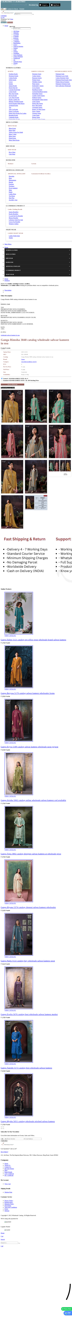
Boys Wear (12, 152)
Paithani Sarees (36, 97)
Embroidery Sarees (38, 86)
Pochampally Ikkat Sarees (40, 99)
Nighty (11, 238)
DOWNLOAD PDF (8, 388)
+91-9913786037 (7, 1)
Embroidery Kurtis (14, 119)
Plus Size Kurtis (13, 93)
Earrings (11, 184)
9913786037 (4, 1152)
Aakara (15, 48)
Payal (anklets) (13, 188)
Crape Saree (35, 115)
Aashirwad (16, 58)
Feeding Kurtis (13, 74)
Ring (10, 178)
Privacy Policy (8, 1200)
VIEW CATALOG (10, 636)
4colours (15, 38)
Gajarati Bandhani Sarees (39, 91)
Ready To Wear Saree (38, 109)
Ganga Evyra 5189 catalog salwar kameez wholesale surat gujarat (29, 747)
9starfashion (16, 43)
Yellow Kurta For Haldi (16, 132)
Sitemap (6, 1211)
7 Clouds (16, 39)
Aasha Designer (18, 56)
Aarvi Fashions (17, 55)
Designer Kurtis (13, 76)
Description (7, 290)
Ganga (23, 359)
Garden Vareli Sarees (38, 95)
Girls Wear (12, 154)
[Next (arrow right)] (3, 1128)
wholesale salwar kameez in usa (10, 335)
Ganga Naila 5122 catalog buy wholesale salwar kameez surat (28, 961)
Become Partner (9, 1168)
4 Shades (16, 36)
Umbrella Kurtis (13, 117)
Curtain (33, 163)
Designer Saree (36, 74)
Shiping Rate (8, 1192)
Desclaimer (7, 1205)
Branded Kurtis (13, 115)
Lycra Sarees (36, 88)
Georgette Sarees (37, 107)
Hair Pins (11, 198)
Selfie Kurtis (12, 80)
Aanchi (15, 51)
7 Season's (16, 41)
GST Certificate (9, 1174)
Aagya (15, 45)
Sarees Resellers (13, 212)
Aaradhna (16, 53)
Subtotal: (3, 21)
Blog (5, 1170)
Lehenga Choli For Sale (16, 220)
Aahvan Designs (18, 46)
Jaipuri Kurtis (13, 86)
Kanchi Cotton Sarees (38, 119)
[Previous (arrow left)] (1, 1128)
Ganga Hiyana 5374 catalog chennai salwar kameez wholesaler (28, 907)
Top (10, 107)
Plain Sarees (35, 84)
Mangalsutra (12, 180)
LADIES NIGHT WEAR (15, 233)
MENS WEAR (12, 126)
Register (21, 9)
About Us (7, 1165)
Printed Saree (36, 80)
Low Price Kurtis (14, 97)
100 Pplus (16, 31)
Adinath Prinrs (17, 61)
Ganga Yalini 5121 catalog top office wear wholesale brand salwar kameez (33, 640)
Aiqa (14, 65)
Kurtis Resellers (13, 214)
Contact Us (10, 9)
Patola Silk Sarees (37, 103)
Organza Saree (36, 113)
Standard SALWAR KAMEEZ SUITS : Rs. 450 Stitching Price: (21, 380)
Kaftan (11, 84)
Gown (11, 82)
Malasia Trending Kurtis (16, 101)
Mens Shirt (12, 130)
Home (6, 25)
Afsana (15, 63)
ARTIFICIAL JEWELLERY (16, 173)
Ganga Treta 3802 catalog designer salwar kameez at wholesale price (31, 854)
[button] (36, 1318)
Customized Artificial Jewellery (41, 173)
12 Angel (16, 34)
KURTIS (10, 71)
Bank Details (8, 1172)
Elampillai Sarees (37, 93)
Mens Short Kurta (14, 140)
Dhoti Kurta (12, 138)
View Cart (4, 22)
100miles (16, 33)
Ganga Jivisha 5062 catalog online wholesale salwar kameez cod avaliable (33, 800)
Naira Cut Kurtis (14, 111)
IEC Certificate (8, 1175)
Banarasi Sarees (37, 78)
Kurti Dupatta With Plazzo (16, 103)
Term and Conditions (10, 1207)
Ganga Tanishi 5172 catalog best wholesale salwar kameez (26, 1068)
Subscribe (4, 1141)
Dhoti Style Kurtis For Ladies (17, 113)
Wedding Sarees (37, 82)
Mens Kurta (12, 128)
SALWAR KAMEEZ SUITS (29, 362)
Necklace (11, 186)
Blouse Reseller (13, 218)
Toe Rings (12, 196)
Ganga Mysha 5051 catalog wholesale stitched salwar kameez (28, 1121)
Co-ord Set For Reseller (16, 216)
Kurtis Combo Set (14, 99)
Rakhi (10, 192)
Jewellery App (13, 200)
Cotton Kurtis (13, 78)
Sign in (16, 9)
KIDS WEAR (12, 149)
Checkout (10, 22)
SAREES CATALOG (37, 71)
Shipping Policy (9, 1204)
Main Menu (7, 244)
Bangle (11, 182)
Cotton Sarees (36, 76)
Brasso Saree (36, 117)
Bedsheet (10, 163)
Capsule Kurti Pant (14, 90)
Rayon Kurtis (13, 95)
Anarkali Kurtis (13, 105)
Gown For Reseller (14, 222)
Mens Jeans (12, 136)
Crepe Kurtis (12, 91)
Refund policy (8, 1202)
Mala (10, 190)
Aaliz (14, 50)
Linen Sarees (36, 101)
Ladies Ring (12, 194)
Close (11, 19)
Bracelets (11, 176)
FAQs (6, 1209)
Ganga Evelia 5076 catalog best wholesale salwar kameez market (29, 1014)
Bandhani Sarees (37, 90)
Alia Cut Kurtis (13, 109)
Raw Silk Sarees (37, 105)
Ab (14, 60)
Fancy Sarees (36, 111)
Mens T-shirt (12, 134)
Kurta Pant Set (13, 88)
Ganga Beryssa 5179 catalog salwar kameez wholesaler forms (28, 693)
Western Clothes (13, 224)
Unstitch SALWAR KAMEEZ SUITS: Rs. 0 (15, 378)
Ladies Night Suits (14, 236)
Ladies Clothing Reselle (15, 209)
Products (7, 280)
